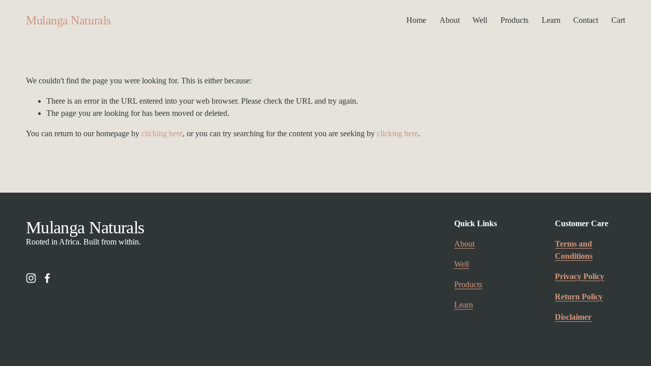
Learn (551, 20)
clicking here (162, 133)
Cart (618, 20)
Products (514, 20)
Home (416, 20)
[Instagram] (31, 278)
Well (479, 20)
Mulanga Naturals (68, 20)
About (449, 20)
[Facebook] (47, 278)
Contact (585, 20)
